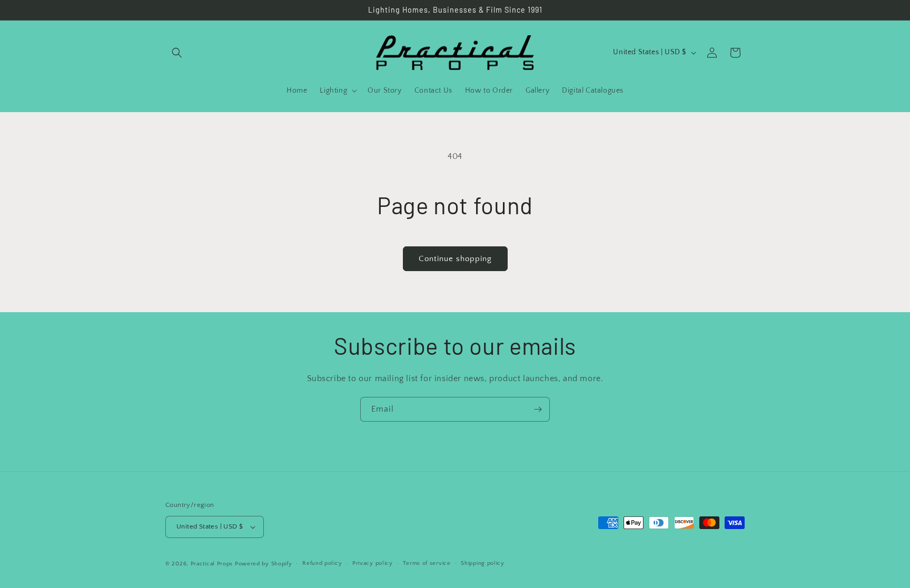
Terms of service (426, 563)
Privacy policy (372, 563)
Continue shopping (455, 258)
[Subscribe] (537, 409)
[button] (177, 52)
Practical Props (212, 564)
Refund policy (322, 563)
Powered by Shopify (263, 564)
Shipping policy (483, 563)
